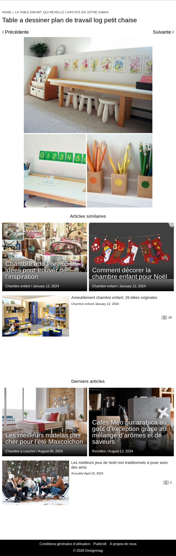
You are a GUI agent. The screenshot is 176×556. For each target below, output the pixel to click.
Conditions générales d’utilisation (64, 544)
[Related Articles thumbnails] (35, 331)
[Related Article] (131, 257)
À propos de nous (123, 544)
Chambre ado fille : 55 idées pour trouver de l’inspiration (37, 270)
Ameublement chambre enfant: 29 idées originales (114, 297)
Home (6, 12)
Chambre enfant (104, 286)
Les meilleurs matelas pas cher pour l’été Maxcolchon (44, 438)
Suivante (162, 32)
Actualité (77, 473)
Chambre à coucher (20, 451)
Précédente (17, 32)
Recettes (99, 451)
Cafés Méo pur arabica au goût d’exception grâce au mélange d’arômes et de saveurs (129, 432)
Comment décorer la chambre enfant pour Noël (129, 273)
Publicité (100, 544)
